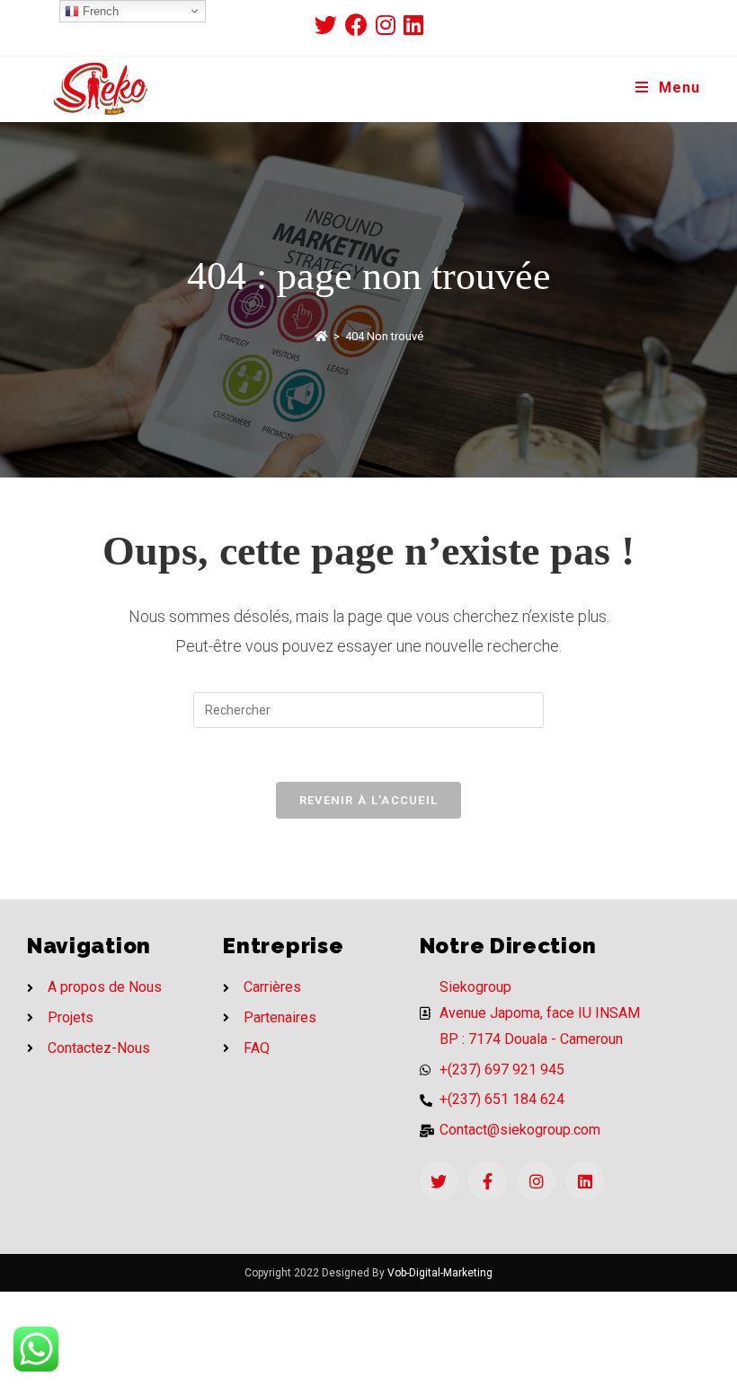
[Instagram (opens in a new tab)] (390, 24)
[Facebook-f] (487, 1180)
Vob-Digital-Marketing (440, 1273)
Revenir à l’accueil (369, 800)
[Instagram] (536, 1180)
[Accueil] (321, 336)
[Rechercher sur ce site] (368, 709)
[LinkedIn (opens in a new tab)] (413, 24)
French (99, 11)
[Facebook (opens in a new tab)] (360, 24)
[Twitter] (439, 1180)
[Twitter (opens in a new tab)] (330, 24)
